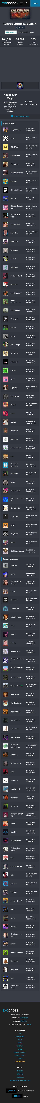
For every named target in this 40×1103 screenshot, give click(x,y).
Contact (20, 1046)
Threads (20, 1071)
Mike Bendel (24, 1018)
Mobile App (20, 1037)
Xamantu (23, 1021)
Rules (20, 1040)
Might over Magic (10, 96)
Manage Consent (20, 1052)
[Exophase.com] (10, 3)
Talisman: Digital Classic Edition (19, 23)
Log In (35, 3)
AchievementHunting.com (20, 1080)
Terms (20, 1058)
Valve (29, 1024)
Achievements (11, 32)
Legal (20, 1049)
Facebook (20, 1077)
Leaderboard (23, 32)
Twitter (20, 1074)
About (20, 1043)
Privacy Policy (20, 1055)
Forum (31, 32)
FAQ (20, 1033)
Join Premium (20, 1062)
